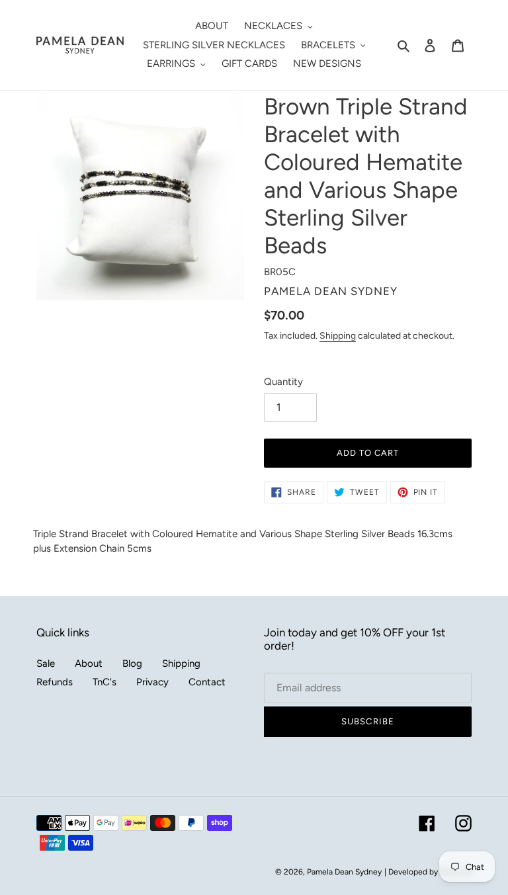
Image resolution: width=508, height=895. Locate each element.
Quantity (283, 382)
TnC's (104, 682)
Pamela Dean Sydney (344, 871)
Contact (207, 682)
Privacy (152, 682)
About (89, 663)
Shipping (337, 335)
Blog (132, 663)
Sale (45, 663)
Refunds (54, 682)
